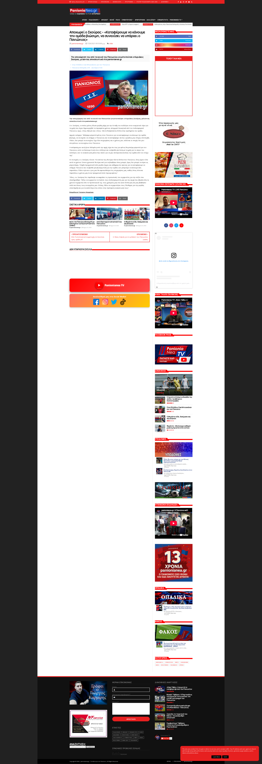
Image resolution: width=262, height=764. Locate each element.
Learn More (216, 757)
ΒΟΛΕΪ (112, 20)
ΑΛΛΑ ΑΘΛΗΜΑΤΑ (117, 737)
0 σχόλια (166, 467)
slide (157, 24)
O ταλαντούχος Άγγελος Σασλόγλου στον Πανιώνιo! (178, 470)
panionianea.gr (188, 761)
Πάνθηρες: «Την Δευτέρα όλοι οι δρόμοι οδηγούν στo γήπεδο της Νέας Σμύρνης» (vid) (178, 607)
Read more (173, 466)
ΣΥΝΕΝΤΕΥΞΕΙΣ (127, 20)
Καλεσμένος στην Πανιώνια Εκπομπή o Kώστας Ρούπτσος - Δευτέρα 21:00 (128, 24)
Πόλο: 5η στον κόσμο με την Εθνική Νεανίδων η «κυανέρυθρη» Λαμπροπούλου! (176, 460)
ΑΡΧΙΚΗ (84, 20)
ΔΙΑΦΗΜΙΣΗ (164, 2)
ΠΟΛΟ (118, 20)
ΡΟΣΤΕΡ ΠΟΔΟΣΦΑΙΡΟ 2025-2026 (147, 2)
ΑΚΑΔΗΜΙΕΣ (116, 735)
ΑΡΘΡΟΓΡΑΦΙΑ (140, 20)
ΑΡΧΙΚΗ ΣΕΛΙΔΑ (92, 2)
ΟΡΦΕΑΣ (181, 665)
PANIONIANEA (184, 662)
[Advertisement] (155, 11)
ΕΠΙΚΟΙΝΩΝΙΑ (105, 2)
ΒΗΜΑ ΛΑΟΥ (125, 740)
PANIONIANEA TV (175, 20)
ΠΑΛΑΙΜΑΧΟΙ (174, 665)
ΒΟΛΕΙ (141, 732)
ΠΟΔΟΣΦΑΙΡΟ (93, 20)
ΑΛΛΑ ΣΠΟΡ (151, 20)
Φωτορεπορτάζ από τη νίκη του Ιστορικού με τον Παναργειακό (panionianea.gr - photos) (175, 644)
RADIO (157, 665)
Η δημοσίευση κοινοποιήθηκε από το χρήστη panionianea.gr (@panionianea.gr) (183, 283)
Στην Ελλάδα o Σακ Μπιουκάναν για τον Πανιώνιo (91, 65)
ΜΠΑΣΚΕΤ (104, 20)
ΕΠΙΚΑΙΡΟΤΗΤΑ (163, 20)
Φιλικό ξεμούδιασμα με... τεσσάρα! (172, 24)
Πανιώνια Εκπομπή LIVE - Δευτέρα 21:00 (87, 68)
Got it (225, 757)
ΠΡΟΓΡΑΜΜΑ (129, 2)
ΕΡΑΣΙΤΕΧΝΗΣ (164, 665)
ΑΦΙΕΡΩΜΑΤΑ (159, 662)
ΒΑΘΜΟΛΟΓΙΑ (117, 2)
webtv (177, 662)
